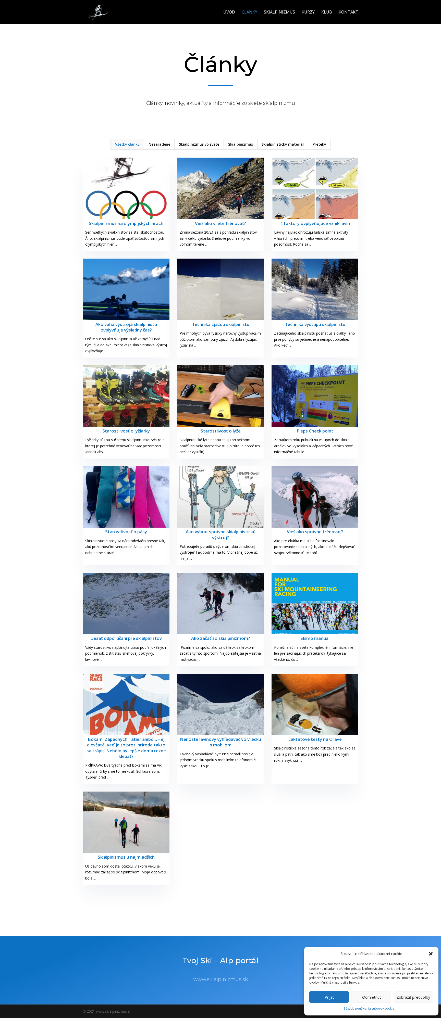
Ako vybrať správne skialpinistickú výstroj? (220, 534)
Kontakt (348, 12)
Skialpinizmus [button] (240, 144)
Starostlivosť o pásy (126, 532)
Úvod (229, 12)
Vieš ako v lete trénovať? (220, 223)
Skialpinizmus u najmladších (126, 857)
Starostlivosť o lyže (221, 431)
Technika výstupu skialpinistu (315, 324)
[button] (430, 953)
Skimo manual (314, 638)
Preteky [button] (319, 144)
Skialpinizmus (279, 12)
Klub (326, 12)
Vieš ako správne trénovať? (315, 532)
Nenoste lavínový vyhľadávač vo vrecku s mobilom (220, 742)
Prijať (329, 997)
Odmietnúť (371, 997)
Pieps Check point (315, 431)
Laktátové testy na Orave (315, 739)
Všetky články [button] (127, 144)
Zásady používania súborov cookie (369, 1008)
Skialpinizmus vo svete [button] (199, 144)
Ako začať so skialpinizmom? (220, 638)
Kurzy (308, 12)
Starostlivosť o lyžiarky (126, 431)
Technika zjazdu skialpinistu (220, 324)
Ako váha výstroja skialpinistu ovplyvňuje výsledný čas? (126, 327)
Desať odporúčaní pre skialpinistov (126, 638)
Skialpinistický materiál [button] (283, 144)
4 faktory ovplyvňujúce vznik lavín (315, 223)
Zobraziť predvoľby (413, 997)
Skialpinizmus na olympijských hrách (126, 223)
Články (249, 12)
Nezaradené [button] (159, 144)
